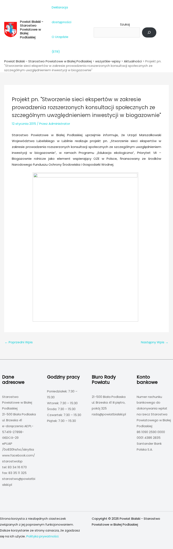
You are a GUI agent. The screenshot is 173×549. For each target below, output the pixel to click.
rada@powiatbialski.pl (109, 414)
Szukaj (125, 24)
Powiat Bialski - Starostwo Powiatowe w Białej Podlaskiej (31, 29)
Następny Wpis (154, 342)
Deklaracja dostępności (61, 14)
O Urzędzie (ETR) (60, 44)
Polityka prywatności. (42, 536)
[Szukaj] (149, 32)
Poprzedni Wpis (19, 342)
